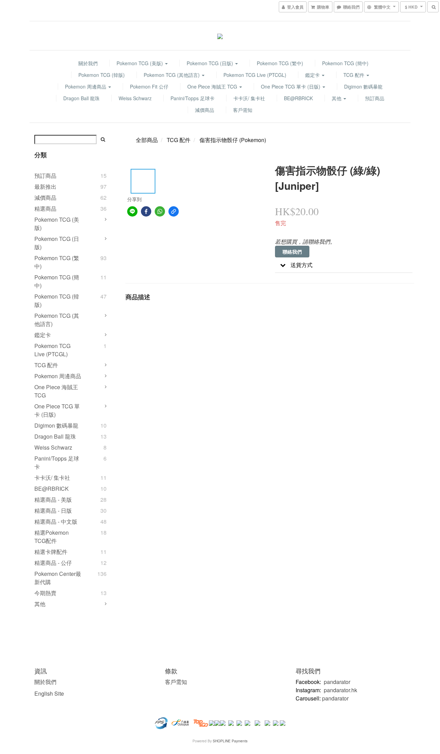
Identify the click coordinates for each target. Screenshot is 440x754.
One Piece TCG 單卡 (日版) (291, 86)
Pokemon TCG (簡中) (345, 63)
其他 (337, 98)
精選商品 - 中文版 (55, 521)
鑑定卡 (313, 74)
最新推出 (45, 186)
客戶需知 (242, 109)
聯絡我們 (292, 251)
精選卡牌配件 (50, 552)
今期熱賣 (45, 593)
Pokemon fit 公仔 (149, 86)
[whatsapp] (160, 211)
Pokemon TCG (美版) (140, 63)
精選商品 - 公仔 (53, 563)
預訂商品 (374, 98)
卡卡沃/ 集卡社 (249, 98)
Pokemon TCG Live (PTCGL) (254, 74)
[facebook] (146, 211)
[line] (132, 211)
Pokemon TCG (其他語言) (172, 74)
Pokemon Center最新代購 (57, 578)
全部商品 (147, 140)
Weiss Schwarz (135, 98)
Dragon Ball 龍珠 (81, 98)
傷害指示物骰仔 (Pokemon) (232, 140)
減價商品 (204, 109)
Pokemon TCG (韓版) (101, 74)
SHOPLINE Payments (230, 741)
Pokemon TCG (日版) (210, 63)
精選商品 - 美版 (53, 499)
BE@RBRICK (298, 98)
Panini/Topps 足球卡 (192, 98)
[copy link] (173, 211)
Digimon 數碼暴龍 (363, 86)
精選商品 (45, 208)
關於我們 (88, 63)
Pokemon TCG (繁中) (280, 63)
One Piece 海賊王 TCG (213, 86)
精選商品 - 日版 (53, 510)
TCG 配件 (354, 74)
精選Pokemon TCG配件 (51, 537)
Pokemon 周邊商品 (86, 86)
